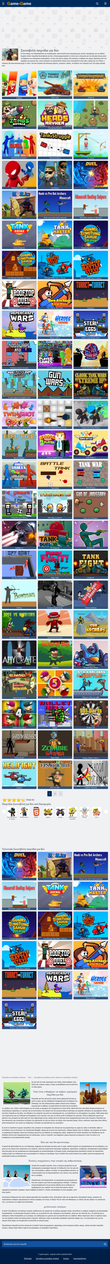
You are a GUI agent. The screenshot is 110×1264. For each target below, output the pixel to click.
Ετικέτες (66, 1259)
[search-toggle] (97, 3)
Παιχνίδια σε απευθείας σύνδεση (47, 1259)
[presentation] (4, 812)
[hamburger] (3, 4)
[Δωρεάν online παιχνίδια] (19, 3)
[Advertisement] (28, 27)
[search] (105, 1244)
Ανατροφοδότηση (79, 1259)
